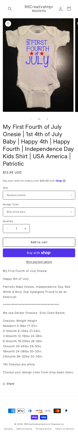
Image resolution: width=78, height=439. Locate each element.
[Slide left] (31, 119)
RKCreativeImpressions (37, 424)
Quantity (8, 221)
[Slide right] (47, 119)
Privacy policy (44, 428)
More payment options (39, 261)
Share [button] (10, 383)
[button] (10, 9)
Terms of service (64, 428)
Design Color (11, 204)
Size (5, 187)
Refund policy (24, 428)
